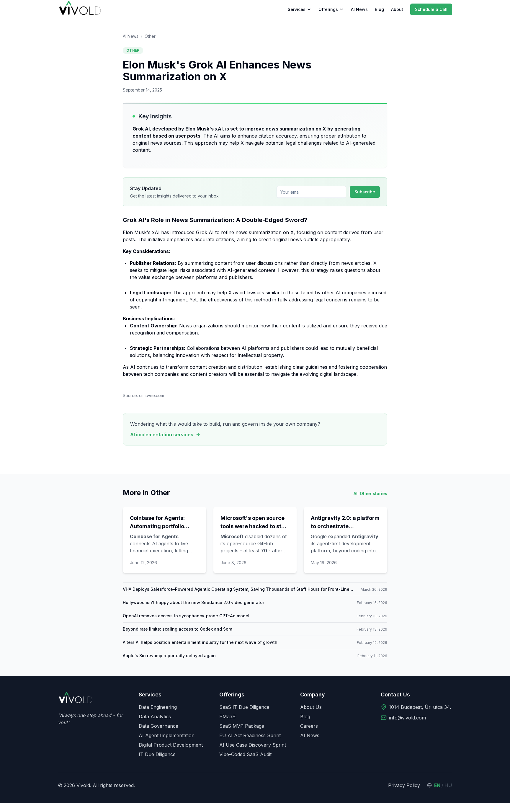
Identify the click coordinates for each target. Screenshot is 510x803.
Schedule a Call (431, 9)
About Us (311, 707)
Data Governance (158, 726)
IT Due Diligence (157, 754)
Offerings (328, 9)
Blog (379, 9)
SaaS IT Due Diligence (244, 707)
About (397, 9)
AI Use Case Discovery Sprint (252, 745)
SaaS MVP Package (241, 726)
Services (296, 9)
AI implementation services (161, 435)
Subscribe (364, 191)
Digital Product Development (171, 745)
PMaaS (227, 716)
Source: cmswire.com (143, 395)
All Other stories (370, 493)
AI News (359, 9)
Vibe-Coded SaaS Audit (245, 754)
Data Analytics (155, 716)
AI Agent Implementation (166, 735)
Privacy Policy (404, 785)
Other (150, 36)
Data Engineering (158, 707)
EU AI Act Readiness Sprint (250, 735)
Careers (309, 726)
